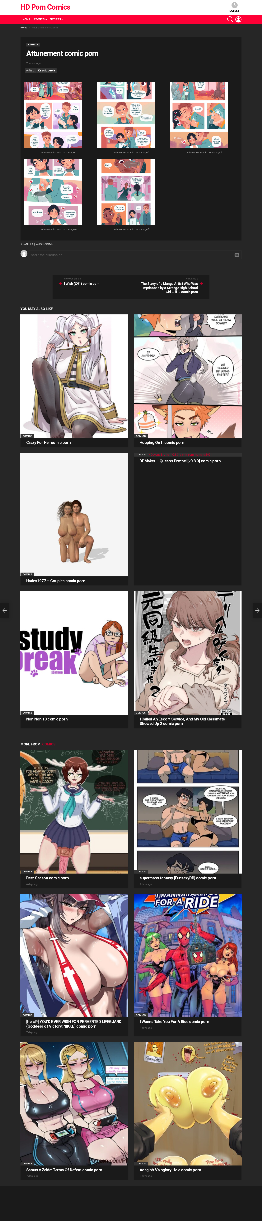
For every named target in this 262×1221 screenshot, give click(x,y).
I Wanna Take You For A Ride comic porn (174, 1021)
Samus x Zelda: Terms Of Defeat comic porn (64, 1170)
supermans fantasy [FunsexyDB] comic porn (178, 878)
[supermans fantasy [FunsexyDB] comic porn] (188, 812)
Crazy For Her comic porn (48, 442)
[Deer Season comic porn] (74, 812)
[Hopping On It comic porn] (188, 376)
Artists (55, 19)
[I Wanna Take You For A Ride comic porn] (188, 955)
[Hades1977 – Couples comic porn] (74, 514)
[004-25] (53, 192)
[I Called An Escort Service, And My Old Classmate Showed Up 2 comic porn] (188, 653)
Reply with (237, 255)
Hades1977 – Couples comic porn (55, 581)
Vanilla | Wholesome (38, 244)
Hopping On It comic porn (162, 442)
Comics (39, 19)
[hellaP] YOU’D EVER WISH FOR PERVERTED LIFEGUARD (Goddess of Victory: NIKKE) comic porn (73, 1024)
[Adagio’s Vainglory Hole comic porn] (188, 1103)
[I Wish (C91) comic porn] (4, 610)
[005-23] (126, 192)
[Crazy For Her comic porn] (74, 376)
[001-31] (53, 115)
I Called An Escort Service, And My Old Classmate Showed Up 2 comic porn (182, 721)
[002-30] (126, 115)
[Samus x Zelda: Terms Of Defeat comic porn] (74, 1103)
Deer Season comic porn (47, 878)
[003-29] (199, 115)
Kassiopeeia (46, 70)
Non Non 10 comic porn (47, 719)
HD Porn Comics (45, 7)
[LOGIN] (238, 19)
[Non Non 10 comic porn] (74, 653)
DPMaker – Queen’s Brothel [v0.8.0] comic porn (180, 461)
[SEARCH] (230, 19)
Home (26, 19)
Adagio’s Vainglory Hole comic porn (170, 1170)
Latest (234, 10)
